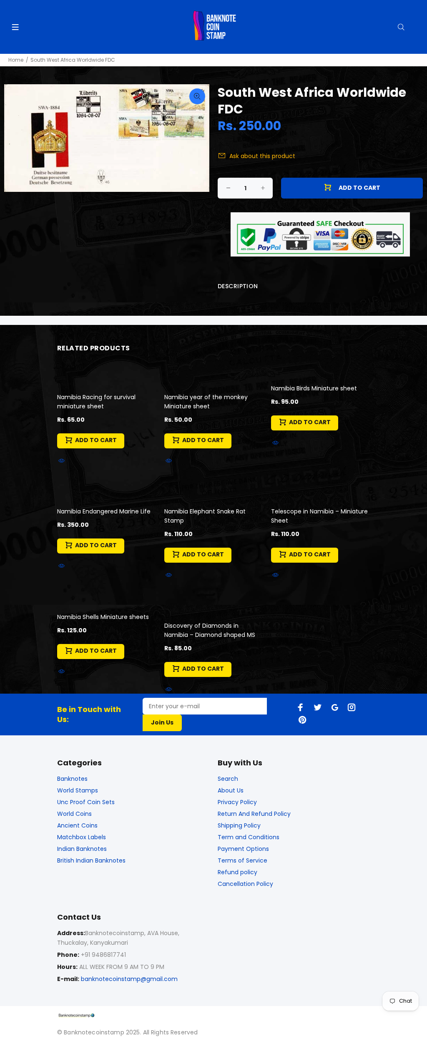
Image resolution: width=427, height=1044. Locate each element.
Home (15, 59)
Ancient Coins (77, 825)
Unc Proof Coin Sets (86, 802)
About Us (231, 790)
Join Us (162, 722)
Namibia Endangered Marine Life (104, 511)
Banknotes (72, 779)
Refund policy (237, 872)
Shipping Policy (239, 825)
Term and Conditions (248, 837)
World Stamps (77, 790)
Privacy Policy (237, 802)
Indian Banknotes (82, 849)
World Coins (74, 814)
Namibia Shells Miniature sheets (103, 617)
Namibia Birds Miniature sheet (314, 388)
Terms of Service (242, 860)
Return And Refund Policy (254, 814)
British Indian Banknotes (91, 860)
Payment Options (243, 849)
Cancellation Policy (245, 884)
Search (228, 779)
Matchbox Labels (81, 837)
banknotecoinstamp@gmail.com (129, 979)
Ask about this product (262, 156)
